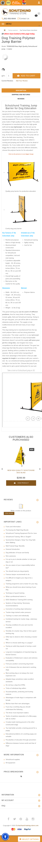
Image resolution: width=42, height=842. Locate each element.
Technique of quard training (15, 593)
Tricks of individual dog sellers (16, 688)
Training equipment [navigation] (13, 30)
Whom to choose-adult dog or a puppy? (19, 643)
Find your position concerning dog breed (19, 664)
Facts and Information (13, 526)
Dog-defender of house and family (17, 552)
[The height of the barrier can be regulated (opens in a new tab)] (22, 172)
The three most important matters (17, 713)
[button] (5, 836)
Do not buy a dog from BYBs (15, 685)
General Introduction (13, 549)
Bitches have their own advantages (18, 703)
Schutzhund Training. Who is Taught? (18, 536)
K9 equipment (10, 763)
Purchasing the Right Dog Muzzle (17, 530)
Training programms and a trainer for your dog (21, 584)
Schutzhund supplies (13, 759)
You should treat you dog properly (17, 571)
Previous (2, 469)
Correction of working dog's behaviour (19, 609)
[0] (36, 16)
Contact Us (24, 18)
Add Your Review (22, 81)
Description (21, 90)
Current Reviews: (7, 81)
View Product (23, 483)
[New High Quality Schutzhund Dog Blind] (21, 456)
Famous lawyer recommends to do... (18, 574)
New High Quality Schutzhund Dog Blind (21, 471)
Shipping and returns (21, 94)
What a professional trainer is (16, 596)
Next (40, 469)
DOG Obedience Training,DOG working (19, 600)
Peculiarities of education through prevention (21, 740)
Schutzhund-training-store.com (27, 825)
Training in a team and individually (17, 615)
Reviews (21, 99)
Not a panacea (11, 556)
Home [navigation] (4, 30)
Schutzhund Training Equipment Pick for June (21, 533)
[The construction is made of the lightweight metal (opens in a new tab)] (22, 210)
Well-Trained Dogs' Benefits (15, 546)
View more (9, 513)
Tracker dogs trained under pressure (18, 612)
